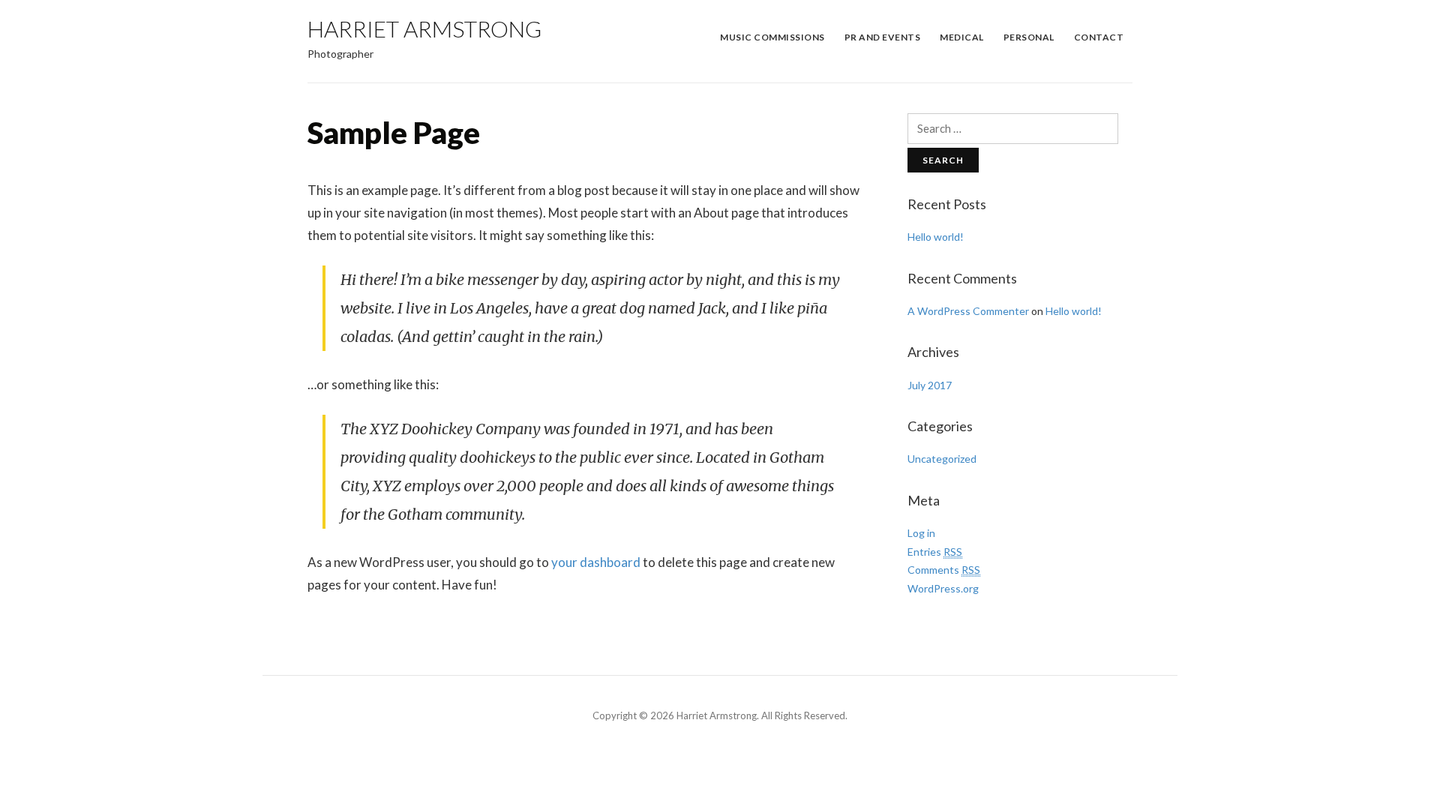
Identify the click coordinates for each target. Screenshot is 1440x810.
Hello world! (936, 236)
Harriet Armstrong (425, 28)
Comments (944, 569)
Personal (1029, 37)
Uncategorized (942, 458)
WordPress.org (943, 588)
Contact (1099, 37)
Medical (962, 37)
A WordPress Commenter (968, 310)
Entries (935, 551)
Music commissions (772, 37)
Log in (921, 532)
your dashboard (595, 562)
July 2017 (930, 385)
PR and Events (882, 37)
